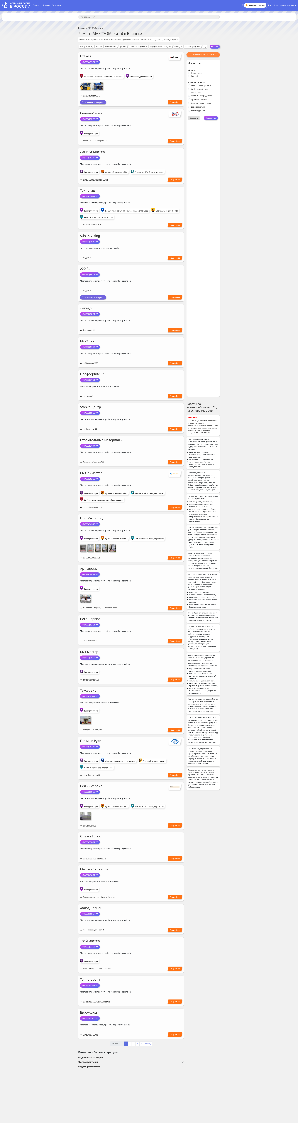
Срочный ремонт (199, 99)
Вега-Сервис (90, 619)
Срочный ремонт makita (116, 172)
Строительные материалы (101, 440)
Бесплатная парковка (201, 85)
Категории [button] (56, 5)
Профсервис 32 (92, 374)
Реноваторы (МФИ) (192, 46)
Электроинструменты (138, 46)
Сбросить (194, 118)
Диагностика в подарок (201, 103)
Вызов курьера (198, 110)
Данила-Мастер (92, 151)
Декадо (86, 308)
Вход (270, 5)
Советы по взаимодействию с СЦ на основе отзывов (201, 407)
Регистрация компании (285, 5)
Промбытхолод (92, 518)
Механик (87, 341)
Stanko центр (90, 407)
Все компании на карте (203, 54)
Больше (214, 46)
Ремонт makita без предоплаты (149, 172)
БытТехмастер (91, 473)
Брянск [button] (36, 5)
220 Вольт (88, 268)
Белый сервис (91, 786)
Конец (148, 1043)
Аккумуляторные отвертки (160, 46)
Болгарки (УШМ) (86, 46)
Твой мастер (90, 940)
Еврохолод (88, 1012)
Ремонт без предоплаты (202, 95)
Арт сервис (88, 568)
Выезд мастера (91, 133)
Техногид (87, 190)
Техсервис (88, 690)
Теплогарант (90, 979)
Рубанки (122, 46)
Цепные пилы (111, 46)
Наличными (196, 73)
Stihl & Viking (90, 235)
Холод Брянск (91, 908)
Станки (99, 46)
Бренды (46, 5)
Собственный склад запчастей (200, 90)
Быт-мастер (89, 651)
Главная (81, 28)
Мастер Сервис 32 (94, 869)
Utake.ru (86, 56)
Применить (211, 118)
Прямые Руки (90, 740)
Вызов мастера (198, 107)
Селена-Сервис (92, 113)
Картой (194, 76)
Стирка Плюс (90, 836)
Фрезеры (178, 46)
